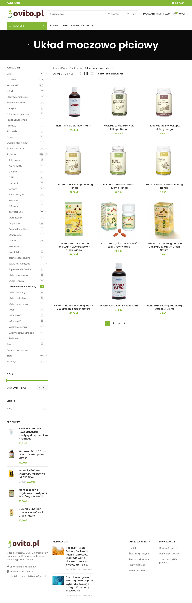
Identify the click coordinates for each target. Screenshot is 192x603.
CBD (11, 177)
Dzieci (10, 73)
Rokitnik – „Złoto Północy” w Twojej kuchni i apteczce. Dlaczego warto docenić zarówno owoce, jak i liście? (77, 556)
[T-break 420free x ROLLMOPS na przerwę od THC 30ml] (11, 476)
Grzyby (13, 188)
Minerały (13, 206)
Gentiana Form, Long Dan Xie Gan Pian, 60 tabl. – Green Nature (164, 247)
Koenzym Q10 (16, 194)
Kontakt (133, 548)
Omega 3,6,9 (15, 234)
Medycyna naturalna (17, 96)
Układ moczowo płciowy (22, 286)
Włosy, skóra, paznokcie (21, 332)
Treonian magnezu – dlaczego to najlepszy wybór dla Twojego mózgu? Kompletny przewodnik (79, 584)
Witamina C (15, 315)
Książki (10, 90)
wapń (12, 309)
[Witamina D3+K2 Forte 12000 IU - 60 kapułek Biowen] (11, 457)
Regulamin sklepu (168, 548)
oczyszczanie (16, 211)
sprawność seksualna (19, 257)
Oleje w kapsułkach (19, 229)
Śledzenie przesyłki (139, 553)
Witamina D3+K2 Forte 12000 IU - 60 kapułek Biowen (32, 455)
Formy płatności (137, 564)
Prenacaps (12, 136)
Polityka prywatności (170, 553)
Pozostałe (12, 131)
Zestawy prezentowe (17, 349)
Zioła (9, 355)
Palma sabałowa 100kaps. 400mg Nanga (119, 186)
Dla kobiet (14, 182)
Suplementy (13, 154)
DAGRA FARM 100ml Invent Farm (119, 305)
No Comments (85, 569)
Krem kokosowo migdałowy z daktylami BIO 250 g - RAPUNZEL (33, 493)
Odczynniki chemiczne (18, 114)
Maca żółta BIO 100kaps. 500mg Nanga (73, 186)
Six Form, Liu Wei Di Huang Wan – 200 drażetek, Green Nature (73, 307)
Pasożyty (11, 125)
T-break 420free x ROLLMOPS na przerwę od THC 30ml (32, 474)
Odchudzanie (15, 217)
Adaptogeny (15, 160)
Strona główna (60, 68)
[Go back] (30, 45)
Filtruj (42, 387)
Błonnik (13, 171)
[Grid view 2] (80, 73)
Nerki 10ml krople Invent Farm (73, 125)
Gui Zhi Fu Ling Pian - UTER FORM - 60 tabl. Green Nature (31, 512)
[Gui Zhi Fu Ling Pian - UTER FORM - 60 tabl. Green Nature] (11, 514)
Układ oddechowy (18, 298)
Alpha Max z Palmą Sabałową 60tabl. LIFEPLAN (164, 307)
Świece (10, 344)
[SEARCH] (134, 13)
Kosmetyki (12, 85)
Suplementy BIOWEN (20, 269)
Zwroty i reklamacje (139, 559)
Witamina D (15, 321)
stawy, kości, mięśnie (19, 263)
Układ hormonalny (18, 275)
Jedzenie (11, 79)
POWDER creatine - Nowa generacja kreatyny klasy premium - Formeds (33, 433)
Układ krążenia (16, 280)
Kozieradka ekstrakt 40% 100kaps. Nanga (119, 127)
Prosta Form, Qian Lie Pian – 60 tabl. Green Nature (118, 245)
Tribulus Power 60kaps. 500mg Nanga (164, 186)
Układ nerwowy (17, 292)
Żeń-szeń (14, 338)
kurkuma (13, 200)
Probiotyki (14, 252)
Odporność (14, 223)
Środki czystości (15, 148)
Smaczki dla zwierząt (17, 142)
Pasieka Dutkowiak (17, 119)
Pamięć (12, 240)
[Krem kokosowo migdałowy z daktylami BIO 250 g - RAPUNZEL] (11, 495)
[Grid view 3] (86, 73)
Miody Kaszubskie (16, 102)
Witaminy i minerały (19, 326)
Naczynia (11, 108)
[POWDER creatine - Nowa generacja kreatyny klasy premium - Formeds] (11, 436)
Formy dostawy (137, 570)
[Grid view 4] (91, 73)
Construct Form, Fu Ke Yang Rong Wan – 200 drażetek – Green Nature (73, 247)
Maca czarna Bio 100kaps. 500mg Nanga (164, 127)
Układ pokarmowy (18, 303)
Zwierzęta (12, 361)
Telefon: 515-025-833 (21, 571)
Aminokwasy (15, 165)
